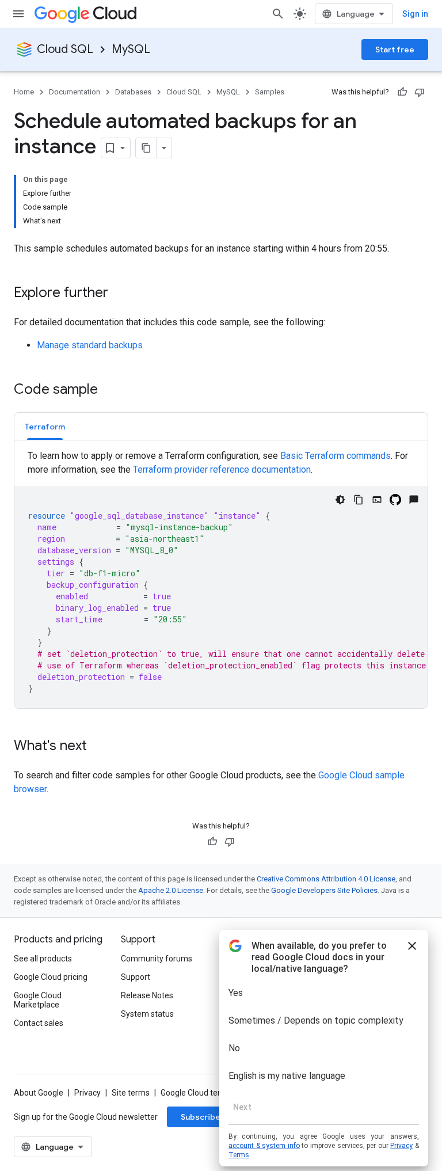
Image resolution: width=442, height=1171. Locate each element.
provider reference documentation (222, 469)
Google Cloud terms (196, 1092)
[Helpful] (402, 92)
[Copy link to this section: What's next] (98, 747)
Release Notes (147, 995)
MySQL (131, 49)
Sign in (415, 13)
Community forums (156, 958)
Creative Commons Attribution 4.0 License (326, 879)
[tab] (44, 426)
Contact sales (38, 1023)
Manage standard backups (90, 345)
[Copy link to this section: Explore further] (119, 294)
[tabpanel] (221, 578)
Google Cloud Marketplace (38, 1000)
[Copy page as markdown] (146, 148)
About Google (38, 1092)
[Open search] (278, 14)
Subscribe (200, 1117)
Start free (394, 49)
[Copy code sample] (358, 500)
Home (24, 92)
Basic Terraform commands (335, 455)
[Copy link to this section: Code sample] (109, 390)
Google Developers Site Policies (324, 890)
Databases (133, 92)
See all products (43, 958)
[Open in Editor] (377, 500)
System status (147, 1013)
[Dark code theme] (340, 500)
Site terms (131, 1092)
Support (135, 977)
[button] (44, 426)
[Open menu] (18, 14)
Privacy (87, 1092)
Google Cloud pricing (50, 977)
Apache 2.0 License (170, 890)
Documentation (74, 92)
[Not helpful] (419, 92)
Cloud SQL (65, 49)
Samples (269, 92)
